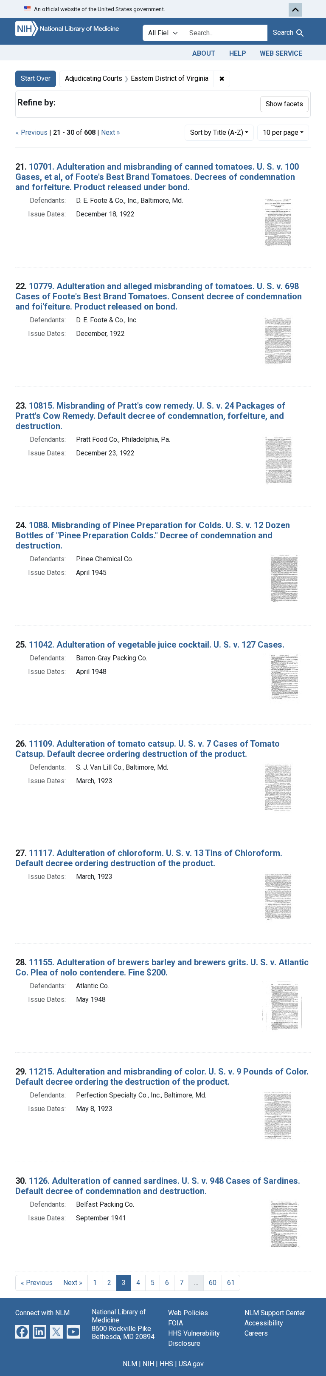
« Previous (32, 132)
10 (280, 132)
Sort (216, 132)
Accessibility (263, 1323)
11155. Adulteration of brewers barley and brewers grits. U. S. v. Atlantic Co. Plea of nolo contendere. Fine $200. (162, 967)
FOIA (175, 1323)
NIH (148, 1364)
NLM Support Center (274, 1313)
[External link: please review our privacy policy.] (22, 1332)
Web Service (281, 53)
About (204, 53)
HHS (166, 1364)
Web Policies (188, 1313)
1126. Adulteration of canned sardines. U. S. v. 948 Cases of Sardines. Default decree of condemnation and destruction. (157, 1186)
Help (237, 53)
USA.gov (191, 1364)
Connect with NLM (42, 1313)
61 (231, 1283)
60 (212, 1283)
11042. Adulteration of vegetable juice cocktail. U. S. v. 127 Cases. (156, 645)
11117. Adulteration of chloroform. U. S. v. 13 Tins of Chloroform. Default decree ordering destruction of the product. (148, 858)
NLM (130, 1364)
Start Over (36, 78)
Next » (110, 132)
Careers (256, 1333)
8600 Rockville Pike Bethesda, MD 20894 (123, 1333)
